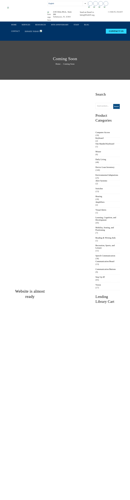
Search (116, 106)
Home (58, 64)
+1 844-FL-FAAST (115, 12)
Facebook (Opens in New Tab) (90, 3)
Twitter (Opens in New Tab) (100, 3)
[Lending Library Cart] (118, 4)
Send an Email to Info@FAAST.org (87, 13)
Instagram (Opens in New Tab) (95, 3)
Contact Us (116, 31)
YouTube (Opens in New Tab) (106, 3)
